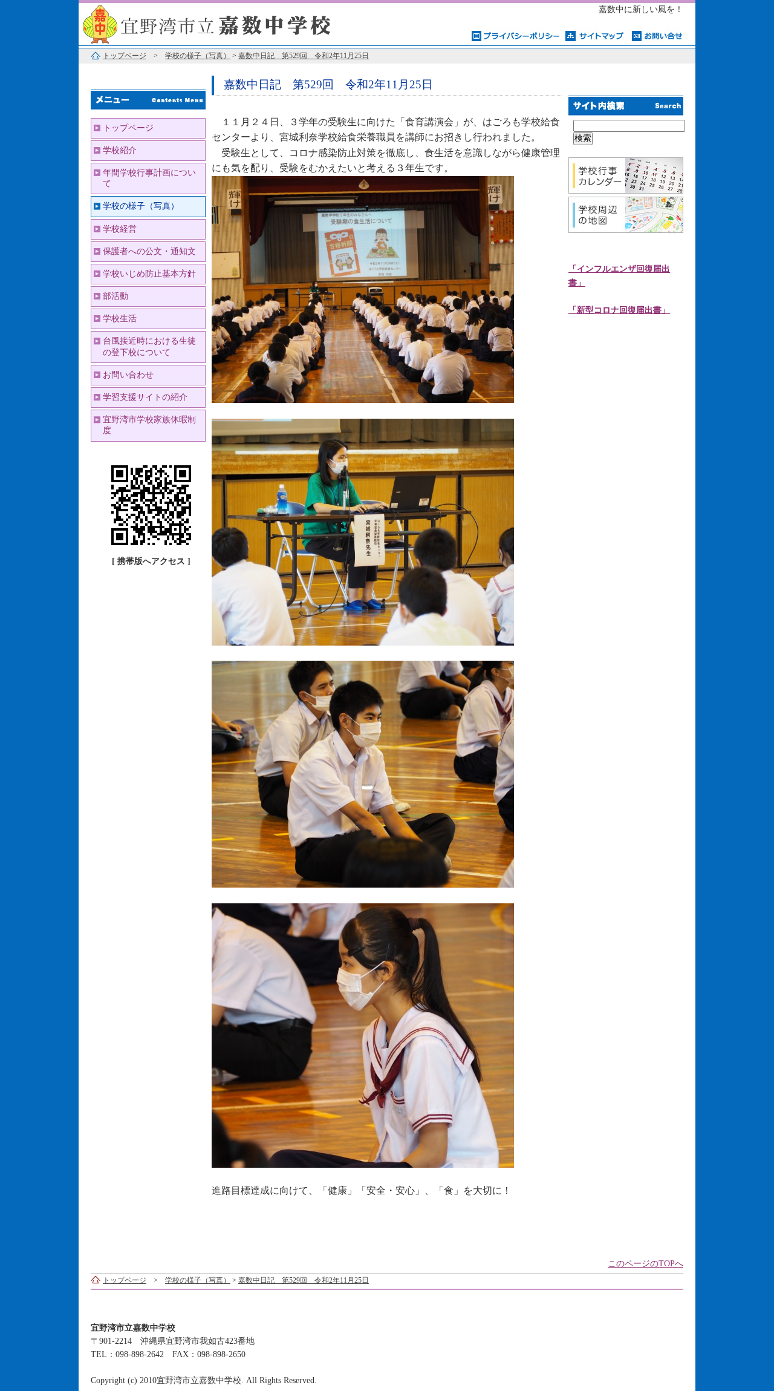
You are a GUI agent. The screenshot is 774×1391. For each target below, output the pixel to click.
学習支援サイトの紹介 (145, 397)
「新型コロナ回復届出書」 (619, 310)
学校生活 (120, 318)
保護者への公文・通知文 (149, 251)
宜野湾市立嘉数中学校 (230, 22)
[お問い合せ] (657, 35)
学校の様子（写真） (197, 55)
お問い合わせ (128, 374)
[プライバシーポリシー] (515, 35)
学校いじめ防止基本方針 (149, 273)
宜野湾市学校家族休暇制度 (149, 425)
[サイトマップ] (595, 35)
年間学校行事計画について (149, 178)
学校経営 (120, 229)
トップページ (124, 55)
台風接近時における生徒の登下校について (149, 346)
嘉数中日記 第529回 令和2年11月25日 (303, 55)
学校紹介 (120, 150)
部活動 (115, 296)
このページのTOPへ (645, 1263)
